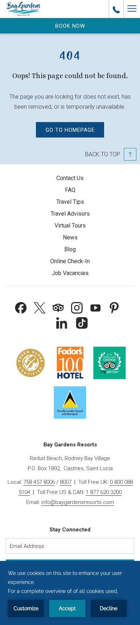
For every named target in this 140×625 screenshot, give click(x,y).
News (70, 237)
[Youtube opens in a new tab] (95, 307)
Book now (70, 26)
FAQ (70, 189)
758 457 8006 (39, 482)
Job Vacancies (70, 273)
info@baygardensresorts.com (77, 502)
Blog (70, 249)
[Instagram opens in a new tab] (77, 307)
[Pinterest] (114, 307)
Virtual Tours (70, 225)
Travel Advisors (70, 213)
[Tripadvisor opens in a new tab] (58, 307)
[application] (70, 593)
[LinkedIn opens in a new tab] (61, 322)
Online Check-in (70, 261)
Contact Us (70, 178)
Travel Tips (70, 201)
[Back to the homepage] (23, 9)
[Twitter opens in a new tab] (39, 307)
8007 (65, 482)
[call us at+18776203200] (116, 9)
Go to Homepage (70, 130)
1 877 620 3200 (104, 492)
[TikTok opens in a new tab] (82, 322)
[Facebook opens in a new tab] (21, 307)
